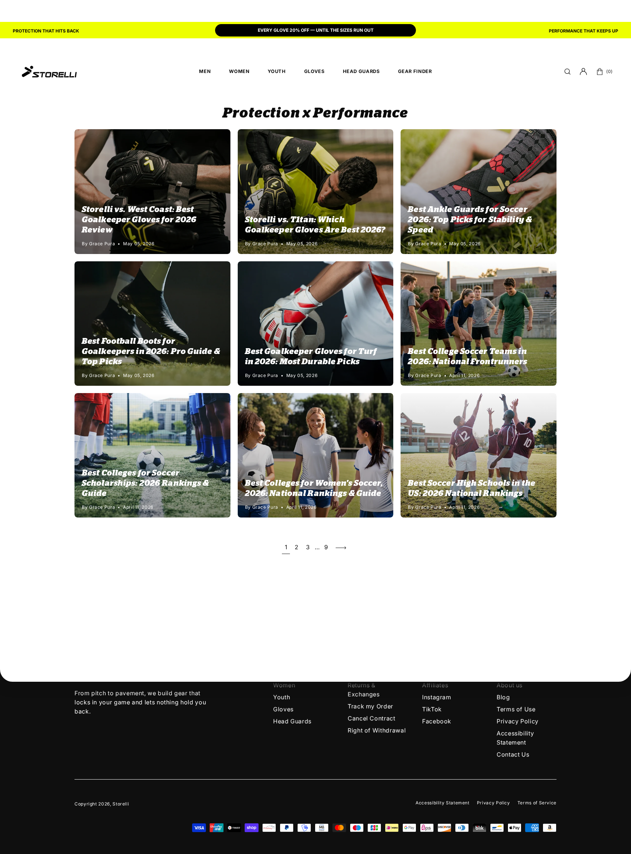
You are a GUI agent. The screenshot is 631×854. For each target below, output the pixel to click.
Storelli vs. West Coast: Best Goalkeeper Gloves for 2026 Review (139, 219)
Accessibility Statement (443, 802)
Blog (503, 697)
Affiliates (435, 685)
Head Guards (292, 721)
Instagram (436, 697)
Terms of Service (537, 802)
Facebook (436, 721)
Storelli (120, 804)
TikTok (432, 709)
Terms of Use (516, 709)
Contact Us (513, 754)
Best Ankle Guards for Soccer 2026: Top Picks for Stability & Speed (470, 219)
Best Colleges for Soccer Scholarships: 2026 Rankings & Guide (145, 483)
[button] (567, 72)
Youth (281, 697)
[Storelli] (49, 71)
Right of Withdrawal (377, 730)
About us (510, 685)
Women (284, 685)
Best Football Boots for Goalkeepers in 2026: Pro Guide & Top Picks (151, 351)
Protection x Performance (315, 113)
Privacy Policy (518, 721)
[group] (315, 31)
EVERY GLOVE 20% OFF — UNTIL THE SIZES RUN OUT (316, 30)
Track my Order (370, 706)
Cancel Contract (371, 718)
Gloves (283, 709)
